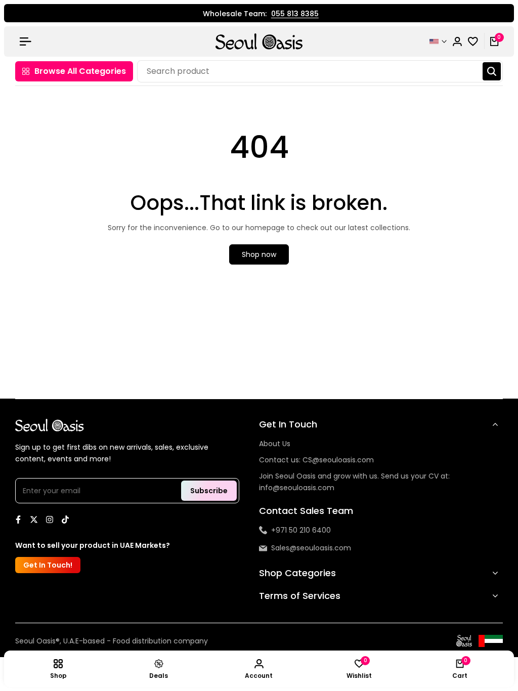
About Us (274, 444)
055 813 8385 (292, 14)
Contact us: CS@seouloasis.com (316, 460)
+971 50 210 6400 (301, 530)
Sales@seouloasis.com (311, 548)
